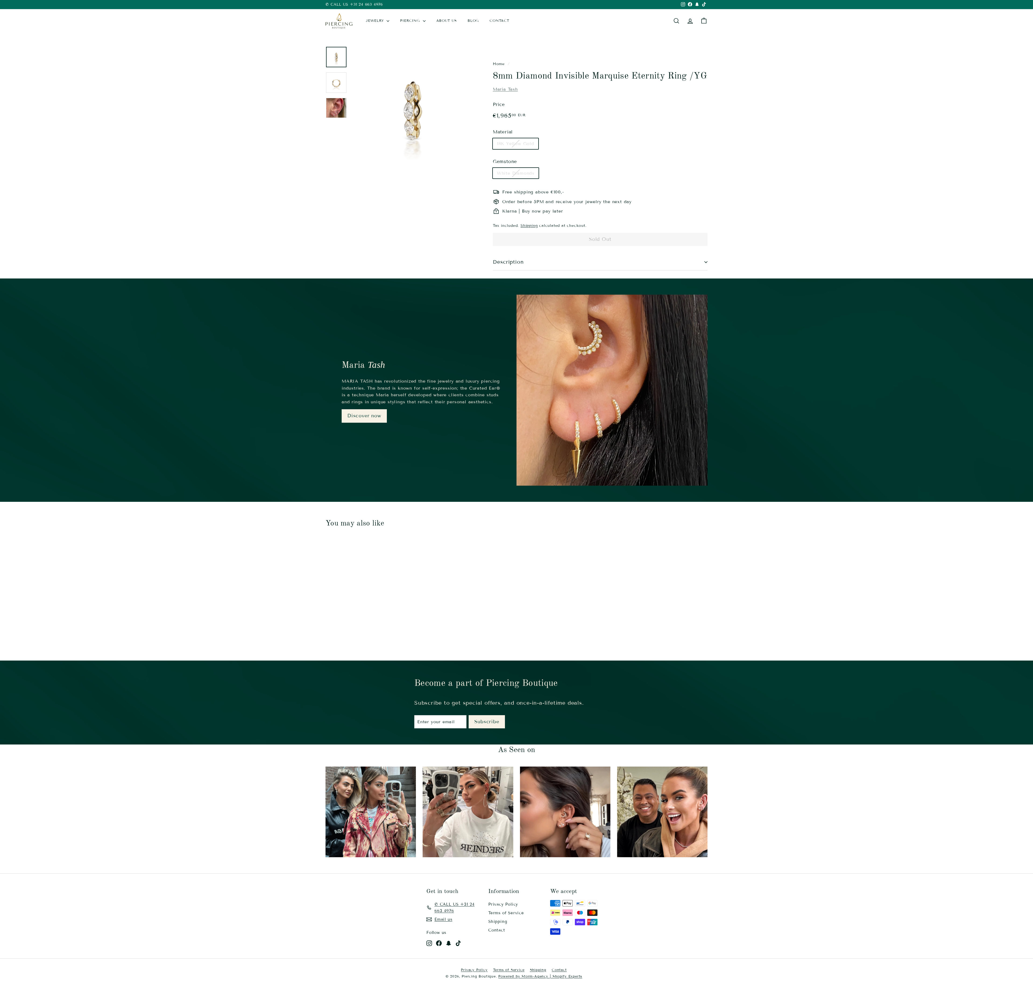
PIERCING (410, 21)
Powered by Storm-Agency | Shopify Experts (540, 976)
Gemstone (505, 161)
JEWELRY (375, 21)
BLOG (473, 21)
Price (499, 104)
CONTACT (500, 21)
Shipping (529, 225)
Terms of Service (506, 913)
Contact (496, 930)
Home (499, 64)
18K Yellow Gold (515, 143)
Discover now (364, 416)
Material (503, 132)
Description (508, 262)
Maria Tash (505, 89)
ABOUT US (446, 21)
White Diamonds (516, 173)
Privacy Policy (503, 904)
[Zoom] (413, 108)
